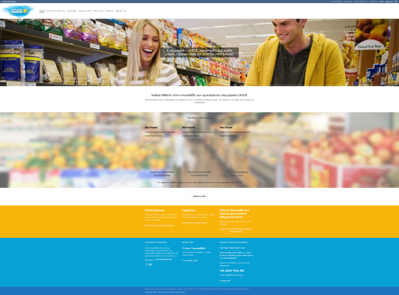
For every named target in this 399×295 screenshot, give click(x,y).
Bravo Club (98, 11)
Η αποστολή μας (336, 1)
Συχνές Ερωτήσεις (361, 1)
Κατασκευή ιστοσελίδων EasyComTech (171, 292)
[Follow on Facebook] (394, 1)
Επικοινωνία (373, 1)
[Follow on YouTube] (396, 1)
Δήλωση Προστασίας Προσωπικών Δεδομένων (160, 289)
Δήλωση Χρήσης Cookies (186, 289)
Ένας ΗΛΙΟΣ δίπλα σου (56, 11)
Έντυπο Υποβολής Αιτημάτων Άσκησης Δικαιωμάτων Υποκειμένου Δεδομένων (222, 289)
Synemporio (348, 1)
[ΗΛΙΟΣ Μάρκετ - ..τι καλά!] (19, 11)
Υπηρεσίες (109, 11)
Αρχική (42, 11)
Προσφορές (72, 11)
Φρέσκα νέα (121, 11)
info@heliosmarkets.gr (234, 275)
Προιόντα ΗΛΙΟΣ (85, 11)
